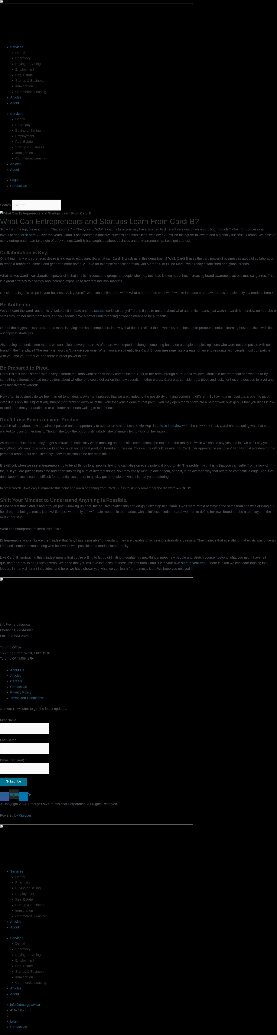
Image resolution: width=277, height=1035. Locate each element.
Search (5, 205)
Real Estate (24, 75)
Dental (20, 53)
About (14, 103)
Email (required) (13, 760)
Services (16, 47)
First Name (8, 720)
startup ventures (193, 563)
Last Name (8, 740)
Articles (15, 97)
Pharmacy (23, 58)
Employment (24, 69)
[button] (138, 197)
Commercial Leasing (30, 92)
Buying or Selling (28, 64)
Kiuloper (25, 815)
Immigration (24, 86)
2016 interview (170, 426)
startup (99, 311)
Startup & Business (29, 80)
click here (28, 235)
